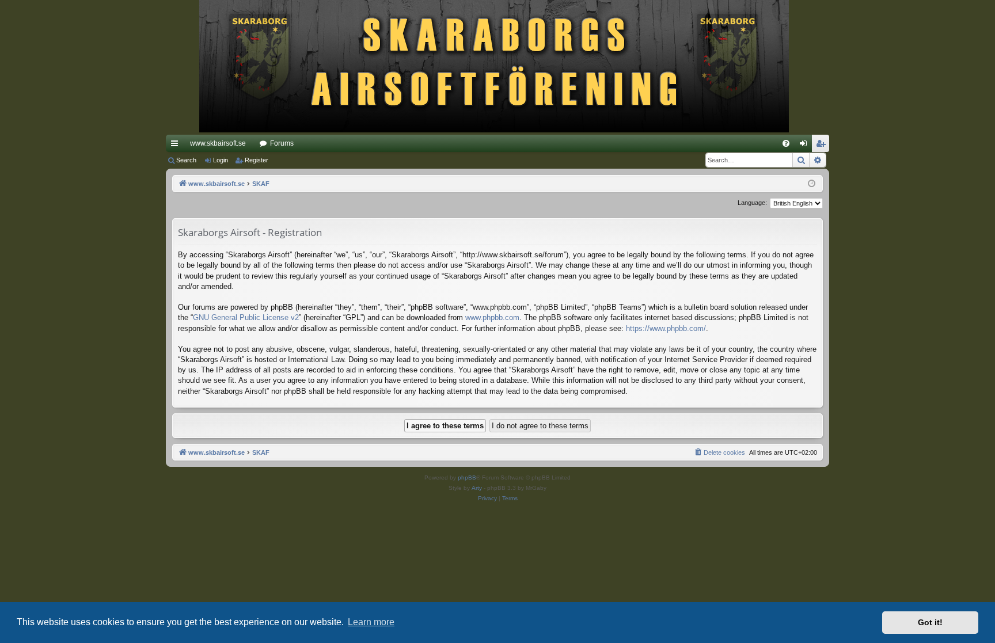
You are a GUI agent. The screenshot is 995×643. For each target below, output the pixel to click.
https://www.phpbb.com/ (666, 328)
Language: (752, 202)
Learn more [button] (371, 622)
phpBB (467, 477)
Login (220, 160)
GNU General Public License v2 (246, 317)
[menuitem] (786, 143)
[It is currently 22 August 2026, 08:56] (811, 184)
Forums (282, 143)
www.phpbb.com (492, 317)
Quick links (176, 145)
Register (256, 160)
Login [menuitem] (805, 145)
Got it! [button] (930, 622)
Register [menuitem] (822, 145)
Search (186, 160)
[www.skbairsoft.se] (497, 67)
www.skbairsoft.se (218, 143)
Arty (477, 488)
